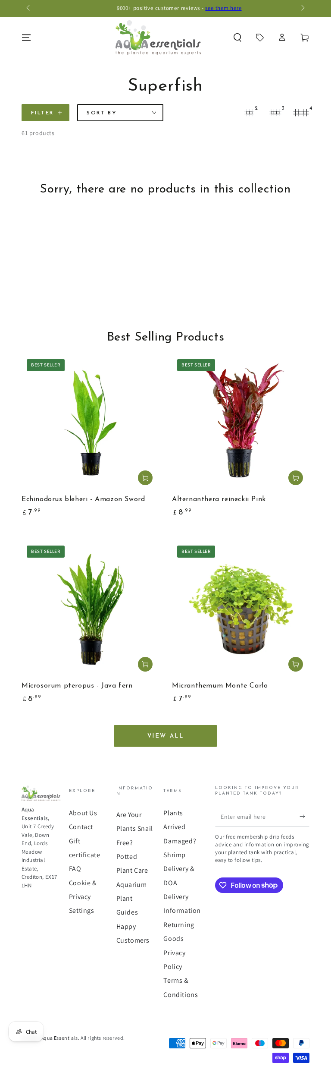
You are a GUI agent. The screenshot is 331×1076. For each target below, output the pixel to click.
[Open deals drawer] (260, 37)
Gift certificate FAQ (84, 855)
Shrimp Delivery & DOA (178, 868)
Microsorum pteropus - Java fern (77, 685)
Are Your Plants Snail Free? (134, 828)
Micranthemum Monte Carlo (220, 685)
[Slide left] (29, 8)
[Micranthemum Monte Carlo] (240, 609)
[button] (237, 37)
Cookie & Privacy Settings (83, 896)
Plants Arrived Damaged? (179, 827)
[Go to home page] (158, 37)
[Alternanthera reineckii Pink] (240, 423)
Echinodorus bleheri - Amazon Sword (83, 499)
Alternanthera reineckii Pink (219, 499)
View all (165, 736)
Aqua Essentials (59, 1038)
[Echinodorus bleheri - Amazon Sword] (90, 423)
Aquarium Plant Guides (131, 898)
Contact (81, 826)
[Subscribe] (304, 816)
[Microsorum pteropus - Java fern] (90, 609)
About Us (83, 812)
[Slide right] (302, 8)
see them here (210, 8)
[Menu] (26, 37)
